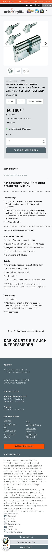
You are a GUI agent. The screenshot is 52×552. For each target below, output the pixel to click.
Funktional (12, 529)
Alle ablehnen (26, 547)
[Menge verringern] (44, 143)
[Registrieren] (31, 5)
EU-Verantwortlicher (15, 175)
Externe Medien (14, 524)
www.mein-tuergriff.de (16, 383)
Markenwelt (30, 437)
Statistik (11, 519)
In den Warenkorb (27, 150)
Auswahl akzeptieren (26, 542)
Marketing (12, 521)
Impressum (30, 431)
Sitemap (7, 437)
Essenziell (12, 516)
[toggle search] (35, 5)
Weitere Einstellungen (13, 532)
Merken (12, 122)
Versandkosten (26, 118)
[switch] (5, 548)
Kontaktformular (10, 424)
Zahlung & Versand (33, 425)
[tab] (26, 169)
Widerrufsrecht (10, 434)
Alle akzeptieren (26, 537)
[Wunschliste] (39, 5)
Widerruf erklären (24, 446)
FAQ (5, 427)
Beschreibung (11, 169)
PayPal (10, 527)
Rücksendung (31, 434)
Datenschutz (31, 428)
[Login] (27, 5)
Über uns (7, 421)
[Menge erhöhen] (44, 139)
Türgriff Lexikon (10, 431)
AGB (28, 421)
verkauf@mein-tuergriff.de (18, 380)
